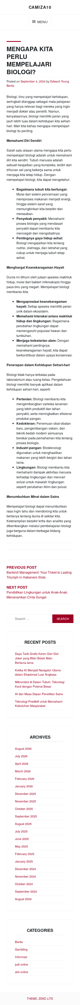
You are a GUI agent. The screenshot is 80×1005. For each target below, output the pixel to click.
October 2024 (24, 884)
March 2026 (23, 771)
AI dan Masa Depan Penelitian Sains (39, 694)
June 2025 (22, 839)
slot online (21, 972)
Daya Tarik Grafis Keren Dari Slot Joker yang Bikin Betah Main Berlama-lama (36, 657)
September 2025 (26, 816)
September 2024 (26, 891)
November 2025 (25, 801)
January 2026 (24, 786)
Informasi (21, 957)
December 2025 (25, 793)
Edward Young (59, 81)
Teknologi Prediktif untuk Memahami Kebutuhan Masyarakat (38, 703)
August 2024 (23, 899)
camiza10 (40, 7)
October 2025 (24, 808)
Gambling (21, 949)
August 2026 (23, 748)
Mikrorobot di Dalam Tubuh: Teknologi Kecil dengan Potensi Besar (39, 684)
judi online (21, 964)
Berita (10, 86)
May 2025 (21, 846)
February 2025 (24, 854)
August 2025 (23, 824)
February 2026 (24, 778)
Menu (42, 22)
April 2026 (21, 763)
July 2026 (21, 756)
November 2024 (25, 876)
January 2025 (24, 861)
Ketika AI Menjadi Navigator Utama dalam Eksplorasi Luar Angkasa (38, 672)
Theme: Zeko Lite (40, 998)
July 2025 (21, 831)
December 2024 (25, 869)
